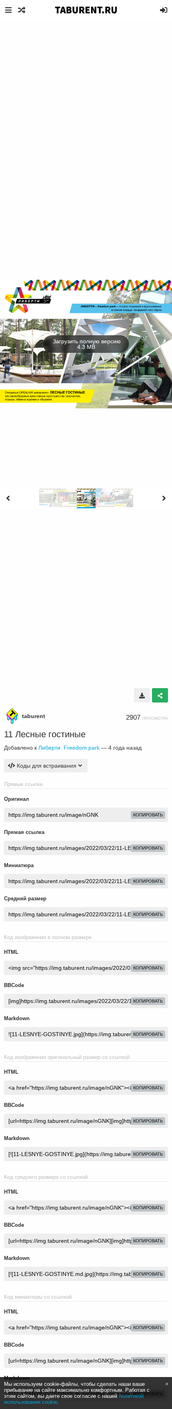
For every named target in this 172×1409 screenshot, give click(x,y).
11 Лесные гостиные (45, 734)
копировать (148, 814)
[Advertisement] (86, 110)
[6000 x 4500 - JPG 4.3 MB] (142, 695)
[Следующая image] (164, 498)
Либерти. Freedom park (69, 747)
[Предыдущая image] (8, 498)
